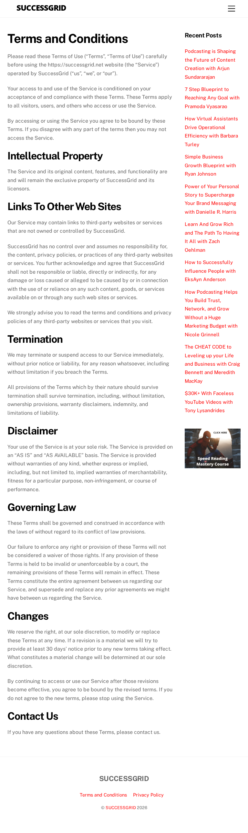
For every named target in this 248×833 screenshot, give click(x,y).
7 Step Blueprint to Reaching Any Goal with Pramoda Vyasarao (212, 97)
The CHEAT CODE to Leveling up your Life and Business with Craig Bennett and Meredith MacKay (212, 364)
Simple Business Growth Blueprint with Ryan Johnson (210, 165)
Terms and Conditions (103, 794)
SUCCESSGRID (121, 807)
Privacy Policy (148, 794)
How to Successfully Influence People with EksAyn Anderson (210, 270)
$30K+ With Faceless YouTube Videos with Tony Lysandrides (209, 402)
